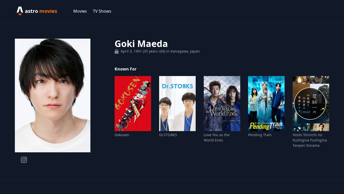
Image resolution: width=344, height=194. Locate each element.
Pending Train (260, 134)
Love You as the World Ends (217, 137)
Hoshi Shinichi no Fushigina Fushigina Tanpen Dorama (310, 140)
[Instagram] (24, 159)
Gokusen (122, 134)
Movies (80, 11)
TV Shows (102, 11)
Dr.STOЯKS (168, 134)
